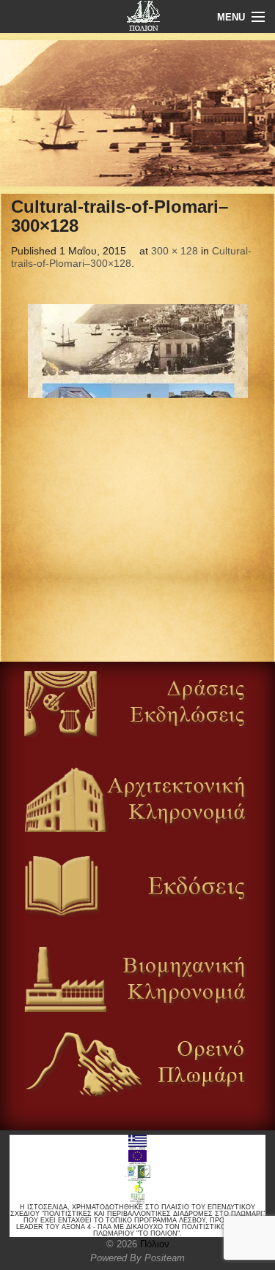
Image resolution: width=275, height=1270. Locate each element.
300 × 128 (174, 251)
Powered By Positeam (137, 1257)
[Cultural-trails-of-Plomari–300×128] (137, 351)
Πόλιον (153, 1244)
